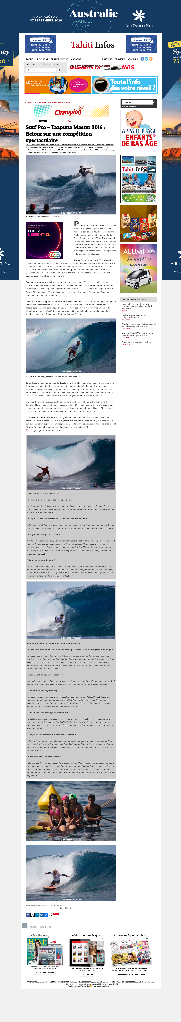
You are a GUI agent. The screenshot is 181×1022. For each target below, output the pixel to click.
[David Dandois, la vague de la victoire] (71, 436)
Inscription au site (108, 986)
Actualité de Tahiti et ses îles (48, 102)
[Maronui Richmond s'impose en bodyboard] (71, 582)
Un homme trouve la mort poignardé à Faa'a (135, 316)
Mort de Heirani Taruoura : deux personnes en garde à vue (137, 334)
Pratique (107, 59)
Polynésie (43, 59)
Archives (132, 59)
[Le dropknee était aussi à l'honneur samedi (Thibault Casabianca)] (71, 319)
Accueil (30, 59)
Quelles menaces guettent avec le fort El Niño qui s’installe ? (139, 325)
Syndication (96, 986)
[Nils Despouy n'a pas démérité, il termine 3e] (71, 156)
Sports (67, 102)
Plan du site (85, 986)
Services (120, 59)
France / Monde (59, 59)
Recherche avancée (129, 106)
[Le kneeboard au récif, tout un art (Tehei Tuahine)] (71, 845)
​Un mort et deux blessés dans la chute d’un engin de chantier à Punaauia (137, 306)
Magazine (76, 59)
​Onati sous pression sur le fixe (136, 342)
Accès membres (74, 986)
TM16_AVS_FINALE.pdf (39, 430)
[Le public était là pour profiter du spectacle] (71, 781)
